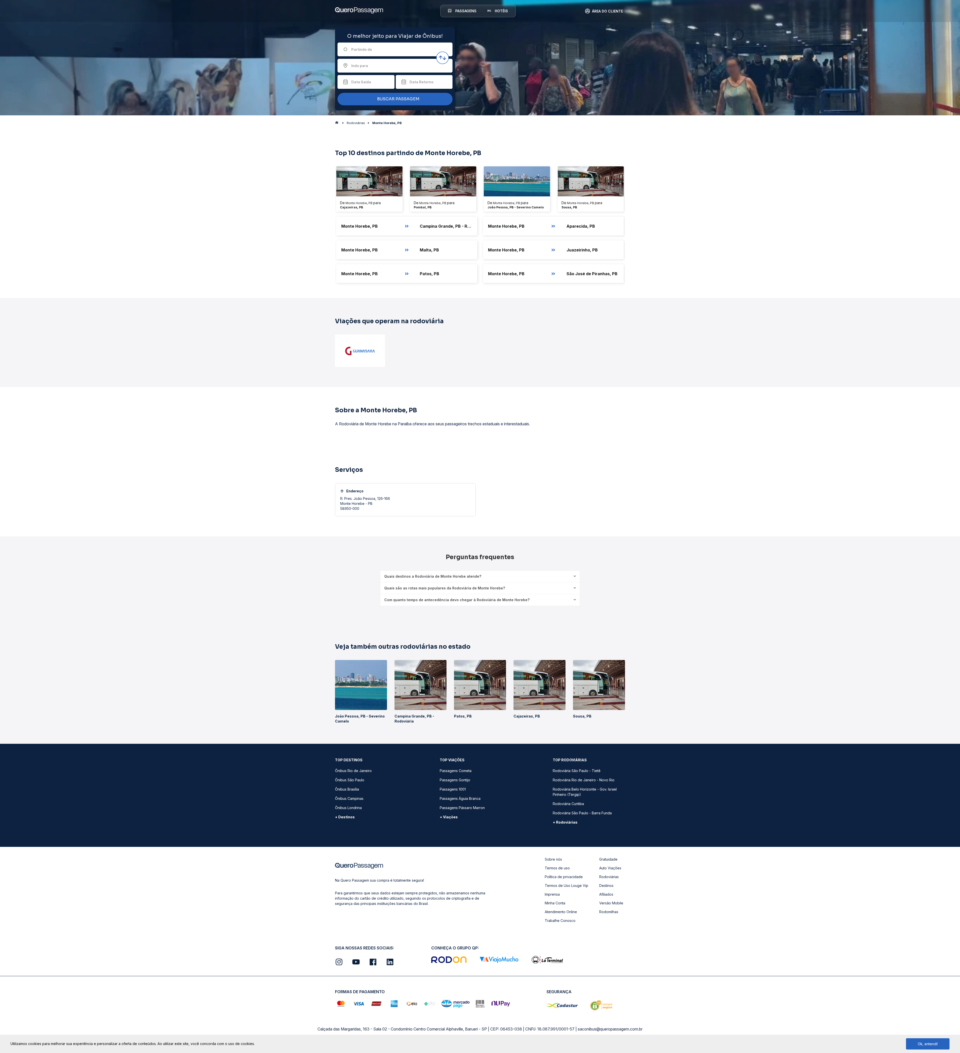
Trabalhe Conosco (560, 920)
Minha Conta (555, 903)
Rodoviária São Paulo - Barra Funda (582, 813)
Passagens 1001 (453, 789)
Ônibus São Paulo (349, 780)
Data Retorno (422, 82)
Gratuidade (608, 859)
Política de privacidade (564, 877)
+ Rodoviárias (565, 822)
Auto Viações (610, 868)
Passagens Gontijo (455, 780)
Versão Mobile (611, 903)
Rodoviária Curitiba (568, 804)
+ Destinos (345, 817)
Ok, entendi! (928, 1044)
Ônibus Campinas (349, 798)
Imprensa (552, 894)
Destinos (606, 885)
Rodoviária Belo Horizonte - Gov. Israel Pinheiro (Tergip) (585, 792)
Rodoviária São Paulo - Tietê (576, 771)
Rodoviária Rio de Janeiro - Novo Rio (583, 780)
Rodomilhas (608, 912)
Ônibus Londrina (348, 808)
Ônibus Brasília (347, 789)
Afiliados (606, 894)
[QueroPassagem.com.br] (338, 124)
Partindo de (361, 49)
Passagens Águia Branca (460, 798)
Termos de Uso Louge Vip (566, 885)
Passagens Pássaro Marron (462, 808)
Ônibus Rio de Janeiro (353, 771)
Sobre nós (553, 859)
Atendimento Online (561, 912)
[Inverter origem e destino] (442, 57)
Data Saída (361, 82)
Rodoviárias (609, 877)
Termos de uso (557, 868)
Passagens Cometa (456, 771)
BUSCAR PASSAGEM (397, 99)
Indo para (359, 66)
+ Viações (449, 817)
